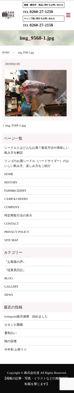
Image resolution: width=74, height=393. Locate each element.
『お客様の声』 (15, 261)
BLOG (8, 278)
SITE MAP (11, 240)
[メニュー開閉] (68, 15)
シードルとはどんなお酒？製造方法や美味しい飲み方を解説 (36, 150)
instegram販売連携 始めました (26, 316)
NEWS (8, 294)
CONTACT (11, 223)
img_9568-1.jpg (15, 125)
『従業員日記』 (15, 270)
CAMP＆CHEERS (16, 199)
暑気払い (10, 333)
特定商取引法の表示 (18, 215)
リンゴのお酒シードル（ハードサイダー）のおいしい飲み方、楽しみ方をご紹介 (36, 163)
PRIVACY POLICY (16, 232)
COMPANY (12, 207)
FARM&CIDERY (15, 190)
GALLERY (11, 286)
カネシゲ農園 (13, 324)
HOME (5, 52)
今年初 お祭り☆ (15, 349)
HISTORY (10, 182)
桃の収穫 (10, 341)
